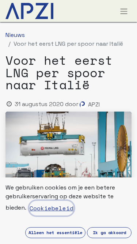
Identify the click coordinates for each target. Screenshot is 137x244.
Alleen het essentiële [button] (55, 232)
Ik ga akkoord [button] (109, 232)
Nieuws (15, 35)
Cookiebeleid (51, 208)
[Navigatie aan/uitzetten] (124, 11)
